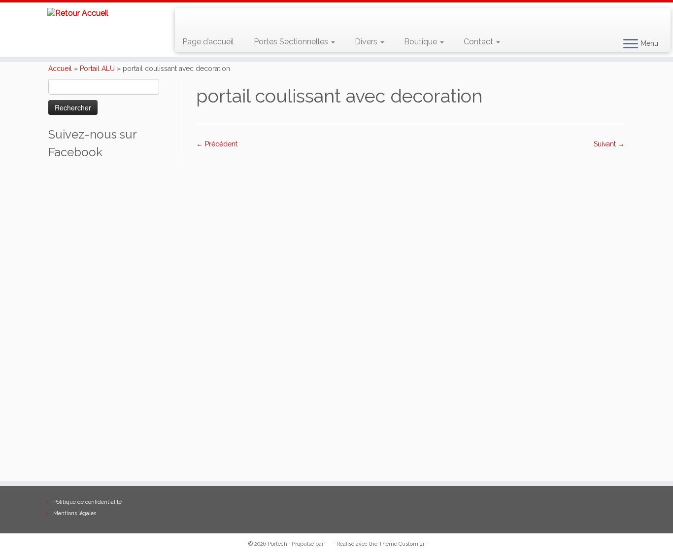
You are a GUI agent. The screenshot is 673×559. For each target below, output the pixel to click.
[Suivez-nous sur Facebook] (218, 20)
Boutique (421, 41)
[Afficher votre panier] (651, 15)
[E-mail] (204, 20)
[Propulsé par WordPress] (328, 542)
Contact (479, 41)
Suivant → (609, 144)
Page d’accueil (208, 41)
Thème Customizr (402, 544)
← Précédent (216, 144)
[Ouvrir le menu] (630, 44)
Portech (277, 544)
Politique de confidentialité (87, 502)
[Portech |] (77, 13)
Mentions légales (74, 513)
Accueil (60, 68)
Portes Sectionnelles (292, 41)
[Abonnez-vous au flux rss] (189, 20)
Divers (367, 41)
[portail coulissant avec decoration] (410, 310)
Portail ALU (97, 68)
